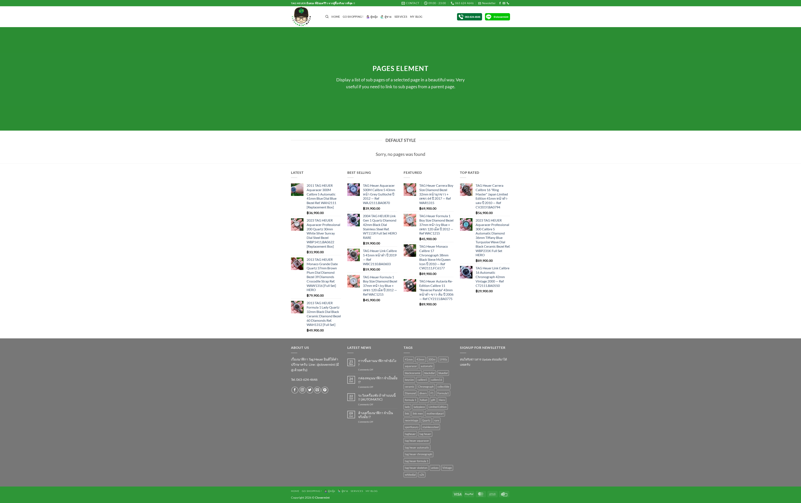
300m (432, 359)
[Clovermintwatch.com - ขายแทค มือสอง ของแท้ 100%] (305, 16)
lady (407, 406)
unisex (435, 467)
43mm (420, 359)
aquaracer (411, 366)
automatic (427, 366)
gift (433, 400)
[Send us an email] (504, 3)
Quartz (426, 420)
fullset (423, 400)
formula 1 (410, 400)
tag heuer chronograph (418, 454)
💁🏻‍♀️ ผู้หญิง (372, 16)
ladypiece (419, 406)
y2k (421, 474)
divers (423, 393)
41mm (409, 359)
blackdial (429, 373)
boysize (409, 379)
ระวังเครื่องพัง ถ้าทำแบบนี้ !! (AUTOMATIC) (377, 397)
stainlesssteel (430, 427)
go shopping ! (353, 16)
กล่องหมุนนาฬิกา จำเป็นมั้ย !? (377, 380)
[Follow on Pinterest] (324, 390)
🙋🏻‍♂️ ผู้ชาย (386, 16)
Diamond (410, 393)
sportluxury (412, 427)
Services (400, 16)
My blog (416, 16)
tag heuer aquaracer (417, 440)
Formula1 (443, 393)
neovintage (411, 420)
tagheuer (410, 434)
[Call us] (508, 3)
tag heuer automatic (417, 447)
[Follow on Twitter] (309, 390)
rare (436, 420)
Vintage (447, 467)
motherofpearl (435, 413)
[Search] (327, 17)
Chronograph (426, 386)
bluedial (443, 373)
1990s (443, 359)
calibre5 (422, 379)
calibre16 (436, 379)
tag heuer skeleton (416, 467)
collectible (443, 386)
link (407, 413)
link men (418, 413)
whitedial (410, 474)
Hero (442, 400)
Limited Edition (438, 406)
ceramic (409, 386)
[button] (487, 3)
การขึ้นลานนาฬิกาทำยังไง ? (377, 363)
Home (335, 16)
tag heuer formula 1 (416, 461)
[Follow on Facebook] (500, 3)
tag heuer (425, 434)
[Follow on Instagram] (302, 390)
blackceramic (413, 373)
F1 (432, 393)
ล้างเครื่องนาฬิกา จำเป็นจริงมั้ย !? (375, 415)
